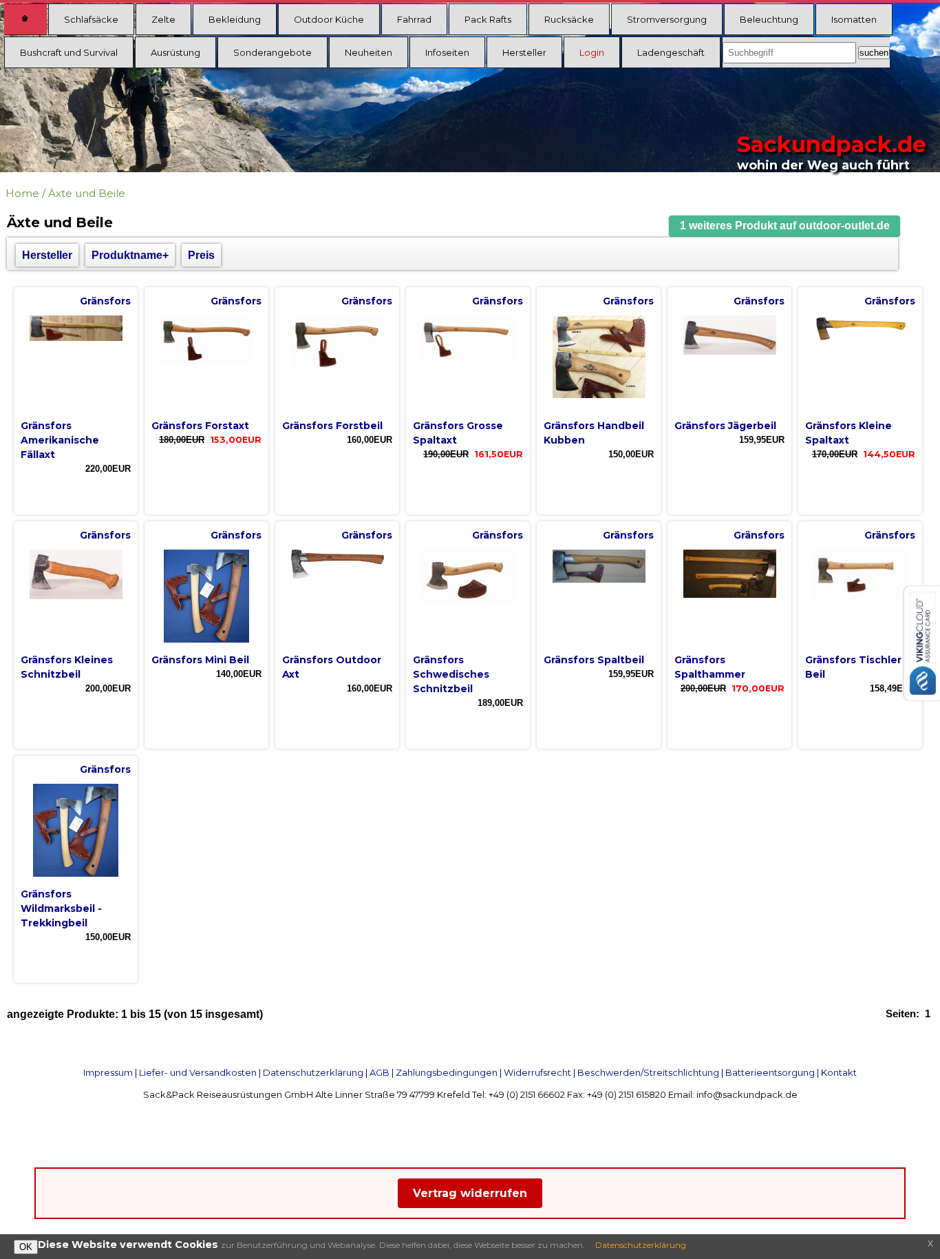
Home (22, 193)
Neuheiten (368, 52)
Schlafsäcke (91, 19)
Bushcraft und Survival (69, 52)
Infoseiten (447, 52)
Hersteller (524, 52)
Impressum (108, 1072)
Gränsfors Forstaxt (200, 425)
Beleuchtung (769, 19)
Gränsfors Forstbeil (332, 425)
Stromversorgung (667, 19)
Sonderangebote (272, 52)
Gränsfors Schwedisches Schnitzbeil (451, 674)
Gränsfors (105, 301)
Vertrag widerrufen (470, 1193)
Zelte (163, 19)
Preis (201, 255)
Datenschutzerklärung (313, 1072)
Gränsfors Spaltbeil (594, 660)
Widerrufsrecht (537, 1072)
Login (591, 52)
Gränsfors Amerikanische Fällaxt (60, 440)
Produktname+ (130, 255)
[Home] (25, 19)
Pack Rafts (487, 19)
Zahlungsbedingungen (447, 1072)
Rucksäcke (569, 19)
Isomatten (854, 19)
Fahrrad (414, 19)
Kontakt (839, 1072)
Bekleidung (235, 19)
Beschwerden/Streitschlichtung (648, 1072)
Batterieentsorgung (770, 1072)
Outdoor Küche (329, 19)
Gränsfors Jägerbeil (725, 425)
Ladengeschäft (671, 52)
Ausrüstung (175, 52)
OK (25, 1247)
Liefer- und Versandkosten (198, 1072)
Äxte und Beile (86, 193)
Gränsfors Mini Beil (200, 660)
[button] (784, 226)
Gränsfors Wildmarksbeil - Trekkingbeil (61, 908)
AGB (379, 1072)
